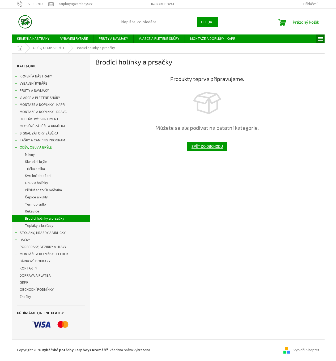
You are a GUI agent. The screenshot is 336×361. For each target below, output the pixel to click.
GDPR (24, 282)
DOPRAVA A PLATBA (35, 275)
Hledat (207, 22)
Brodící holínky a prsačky (44, 218)
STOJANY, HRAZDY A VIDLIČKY (43, 233)
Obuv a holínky (36, 183)
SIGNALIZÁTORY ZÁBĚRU (39, 133)
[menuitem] (33, 38)
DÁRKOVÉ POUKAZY (35, 261)
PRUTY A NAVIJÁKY (34, 90)
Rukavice (32, 211)
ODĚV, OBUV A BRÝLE (36, 147)
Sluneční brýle (36, 161)
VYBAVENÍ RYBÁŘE (33, 83)
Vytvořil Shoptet (306, 350)
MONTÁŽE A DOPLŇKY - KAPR (42, 104)
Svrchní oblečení (38, 176)
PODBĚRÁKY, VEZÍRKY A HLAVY (43, 247)
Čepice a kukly (36, 197)
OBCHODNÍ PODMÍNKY (37, 289)
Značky (25, 296)
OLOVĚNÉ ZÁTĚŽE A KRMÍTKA (42, 126)
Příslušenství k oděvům (43, 190)
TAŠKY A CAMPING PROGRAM (42, 140)
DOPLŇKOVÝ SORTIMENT (39, 119)
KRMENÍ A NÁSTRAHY (36, 76)
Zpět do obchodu (207, 146)
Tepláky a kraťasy (39, 225)
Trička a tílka (35, 169)
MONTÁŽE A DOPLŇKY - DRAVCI (43, 112)
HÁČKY (25, 240)
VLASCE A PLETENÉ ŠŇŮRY (40, 98)
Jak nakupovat (162, 4)
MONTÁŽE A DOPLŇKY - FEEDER (44, 254)
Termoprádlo (35, 204)
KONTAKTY (28, 268)
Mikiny (30, 154)
